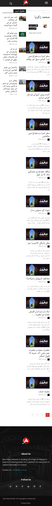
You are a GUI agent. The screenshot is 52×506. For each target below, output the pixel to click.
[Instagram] (34, 486)
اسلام (28, 129)
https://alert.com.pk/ (35, 33)
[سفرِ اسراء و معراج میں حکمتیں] (38, 124)
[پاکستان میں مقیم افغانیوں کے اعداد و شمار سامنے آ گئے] (22, 68)
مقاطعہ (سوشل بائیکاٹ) (38, 279)
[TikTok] (22, 486)
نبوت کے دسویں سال (40, 210)
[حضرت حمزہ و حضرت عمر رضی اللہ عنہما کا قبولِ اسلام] (38, 341)
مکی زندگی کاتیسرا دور (39, 243)
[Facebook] (40, 486)
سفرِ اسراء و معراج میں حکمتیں (39, 134)
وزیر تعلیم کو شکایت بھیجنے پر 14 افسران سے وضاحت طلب (10, 37)
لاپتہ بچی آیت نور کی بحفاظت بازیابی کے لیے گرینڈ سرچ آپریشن (10, 21)
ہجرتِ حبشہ (44, 392)
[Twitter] (16, 486)
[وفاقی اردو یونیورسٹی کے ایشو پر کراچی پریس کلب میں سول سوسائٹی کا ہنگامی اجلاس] (22, 81)
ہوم (48, 10)
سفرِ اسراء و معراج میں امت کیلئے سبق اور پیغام (38, 57)
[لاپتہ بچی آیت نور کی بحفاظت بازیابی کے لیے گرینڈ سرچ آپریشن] (22, 18)
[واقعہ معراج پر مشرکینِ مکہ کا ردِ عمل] (38, 163)
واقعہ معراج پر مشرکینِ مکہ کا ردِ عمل (39, 173)
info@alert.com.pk (19, 470)
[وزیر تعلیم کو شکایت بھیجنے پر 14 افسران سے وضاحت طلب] (22, 34)
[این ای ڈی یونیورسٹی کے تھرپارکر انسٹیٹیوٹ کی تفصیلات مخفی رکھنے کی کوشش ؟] (22, 50)
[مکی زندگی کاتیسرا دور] (38, 234)
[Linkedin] (28, 486)
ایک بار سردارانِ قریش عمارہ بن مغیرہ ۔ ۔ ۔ (39, 313)
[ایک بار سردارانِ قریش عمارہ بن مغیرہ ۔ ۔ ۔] (38, 303)
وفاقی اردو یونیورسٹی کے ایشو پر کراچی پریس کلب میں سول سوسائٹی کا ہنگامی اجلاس (10, 86)
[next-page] (33, 415)
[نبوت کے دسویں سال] (38, 201)
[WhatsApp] (10, 486)
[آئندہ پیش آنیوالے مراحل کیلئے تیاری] (38, 86)
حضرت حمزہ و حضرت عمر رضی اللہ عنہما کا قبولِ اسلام (39, 353)
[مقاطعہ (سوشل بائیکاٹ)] (38, 270)
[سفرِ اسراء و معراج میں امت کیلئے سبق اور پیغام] (38, 47)
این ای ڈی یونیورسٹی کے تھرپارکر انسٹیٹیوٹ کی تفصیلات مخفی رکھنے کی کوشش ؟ (10, 54)
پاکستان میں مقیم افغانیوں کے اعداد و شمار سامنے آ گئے (10, 70)
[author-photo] (45, 29)
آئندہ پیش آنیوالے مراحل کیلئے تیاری (38, 96)
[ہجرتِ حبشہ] (38, 383)
